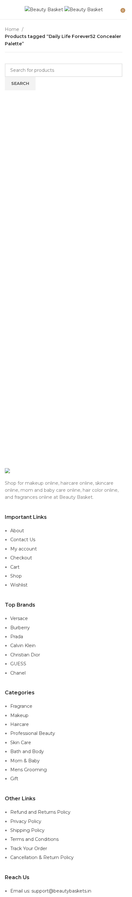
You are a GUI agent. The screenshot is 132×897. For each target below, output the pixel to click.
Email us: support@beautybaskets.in (50, 891)
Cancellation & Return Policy (42, 857)
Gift (14, 778)
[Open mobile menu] (7, 9)
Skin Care (20, 742)
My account (23, 549)
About (17, 531)
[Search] (116, 9)
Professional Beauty (32, 733)
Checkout (21, 558)
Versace (19, 618)
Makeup (19, 715)
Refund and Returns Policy (40, 812)
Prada (16, 636)
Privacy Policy (25, 821)
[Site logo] (44, 9)
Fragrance (21, 706)
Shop (16, 576)
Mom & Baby (25, 761)
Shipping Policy (27, 830)
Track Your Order (28, 848)
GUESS (18, 664)
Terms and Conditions (34, 839)
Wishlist (19, 585)
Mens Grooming (28, 770)
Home (12, 29)
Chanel (18, 673)
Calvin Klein (23, 645)
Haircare (19, 724)
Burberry (20, 628)
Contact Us (22, 539)
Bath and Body (27, 751)
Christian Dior (25, 655)
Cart (15, 567)
